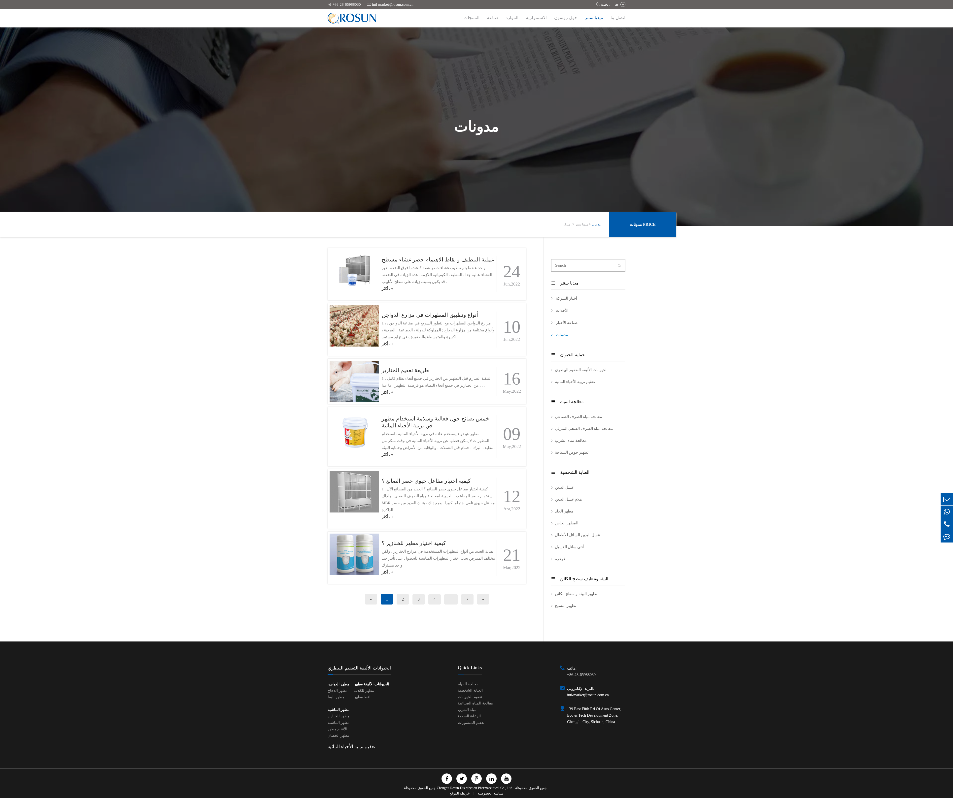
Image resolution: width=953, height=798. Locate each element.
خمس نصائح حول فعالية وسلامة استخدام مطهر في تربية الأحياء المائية (435, 422)
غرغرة (560, 559)
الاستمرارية (536, 17)
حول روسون (565, 17)
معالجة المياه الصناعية (475, 703)
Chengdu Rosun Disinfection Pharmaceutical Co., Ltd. (475, 788)
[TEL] (947, 524)
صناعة (492, 17)
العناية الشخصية (570, 472)
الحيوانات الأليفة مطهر (371, 684)
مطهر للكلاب (364, 691)
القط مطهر (363, 697)
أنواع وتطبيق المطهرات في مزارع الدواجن (430, 315)
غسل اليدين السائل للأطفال (577, 535)
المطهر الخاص (566, 523)
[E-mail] (947, 499)
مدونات (596, 224)
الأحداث (561, 310)
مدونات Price (643, 224)
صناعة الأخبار (566, 322)
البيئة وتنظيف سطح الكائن (579, 578)
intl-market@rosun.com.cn (390, 4)
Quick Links (470, 667)
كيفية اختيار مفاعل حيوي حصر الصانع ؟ (426, 481)
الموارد (512, 17)
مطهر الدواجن (338, 684)
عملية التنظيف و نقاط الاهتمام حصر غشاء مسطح (438, 259)
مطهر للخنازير (338, 716)
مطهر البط (336, 697)
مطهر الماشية (338, 710)
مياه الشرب (467, 710)
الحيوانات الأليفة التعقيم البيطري (581, 370)
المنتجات (471, 17)
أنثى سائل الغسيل (569, 547)
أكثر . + (387, 289)
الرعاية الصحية (469, 716)
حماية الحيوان (568, 354)
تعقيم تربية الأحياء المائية (575, 382)
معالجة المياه (567, 401)
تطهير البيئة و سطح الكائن (576, 594)
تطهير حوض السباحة (571, 452)
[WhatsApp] (947, 512)
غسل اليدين (564, 487)
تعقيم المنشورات (471, 723)
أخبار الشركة (566, 298)
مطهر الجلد (564, 511)
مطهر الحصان (338, 735)
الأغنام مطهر (337, 729)
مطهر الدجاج (337, 691)
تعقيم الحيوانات (470, 697)
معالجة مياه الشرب (571, 440)
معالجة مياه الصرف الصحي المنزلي (584, 428)
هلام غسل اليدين (568, 499)
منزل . (568, 224)
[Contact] (947, 536)
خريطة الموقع (460, 793)
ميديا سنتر (594, 17)
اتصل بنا (618, 17)
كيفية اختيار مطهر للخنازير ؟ (414, 543)
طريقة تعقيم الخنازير (405, 370)
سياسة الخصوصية (490, 793)
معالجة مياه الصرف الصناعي (578, 417)
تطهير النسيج (565, 606)
